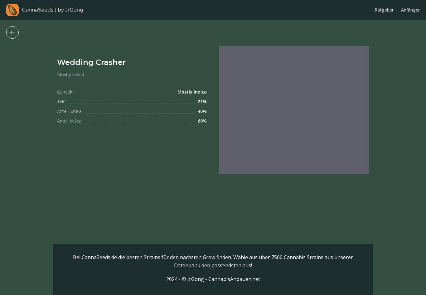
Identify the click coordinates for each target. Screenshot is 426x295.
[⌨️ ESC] (12, 32)
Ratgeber (384, 10)
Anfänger (410, 10)
